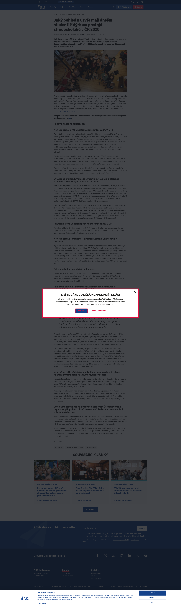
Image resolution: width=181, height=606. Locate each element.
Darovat (81, 311)
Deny (152, 602)
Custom (151, 597)
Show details (42, 603)
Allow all (152, 592)
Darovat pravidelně (98, 311)
